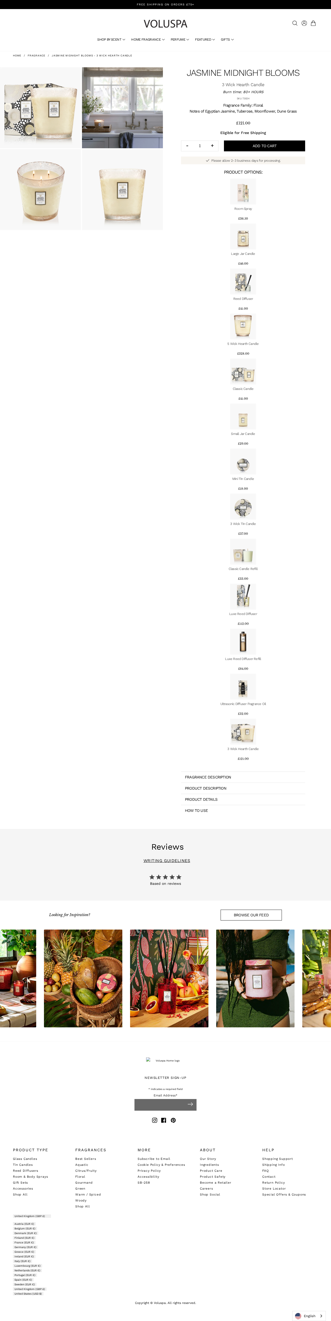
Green (80, 1188)
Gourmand (84, 1182)
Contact (269, 1176)
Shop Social (210, 1194)
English (309, 1316)
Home (17, 55)
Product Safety (212, 1176)
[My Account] (304, 23)
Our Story (208, 1159)
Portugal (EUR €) (24, 1275)
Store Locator (274, 1188)
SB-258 (144, 1182)
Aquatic (81, 1165)
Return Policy (273, 1182)
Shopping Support (277, 1159)
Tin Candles (23, 1165)
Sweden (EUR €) (24, 1284)
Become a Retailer (215, 1182)
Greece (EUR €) (24, 1251)
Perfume (178, 39)
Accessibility (148, 1176)
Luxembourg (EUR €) (27, 1265)
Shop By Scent (109, 39)
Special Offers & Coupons (284, 1194)
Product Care (211, 1170)
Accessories (23, 1188)
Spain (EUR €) (23, 1279)
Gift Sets (20, 1182)
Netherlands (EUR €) (27, 1270)
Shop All (20, 1194)
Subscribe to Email (154, 1159)
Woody (81, 1200)
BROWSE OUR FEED (251, 915)
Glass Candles (25, 1159)
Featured (203, 39)
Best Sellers (85, 1159)
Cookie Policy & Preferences (161, 1165)
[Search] (294, 23)
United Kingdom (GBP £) (30, 1216)
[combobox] (309, 1316)
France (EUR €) (24, 1242)
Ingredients (209, 1165)
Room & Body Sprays (30, 1176)
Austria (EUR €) (24, 1223)
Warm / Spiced (88, 1194)
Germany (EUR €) (25, 1247)
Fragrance (36, 55)
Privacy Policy (149, 1170)
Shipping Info (273, 1165)
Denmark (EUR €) (25, 1233)
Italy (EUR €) (22, 1261)
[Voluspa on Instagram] (154, 1121)
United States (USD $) (28, 1293)
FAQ (265, 1170)
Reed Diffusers (25, 1170)
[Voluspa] (165, 24)
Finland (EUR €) (24, 1237)
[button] (314, 23)
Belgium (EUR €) (24, 1228)
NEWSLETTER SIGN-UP (165, 1078)
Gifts (225, 39)
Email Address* (165, 1095)
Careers (206, 1188)
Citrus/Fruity (85, 1170)
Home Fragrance (146, 39)
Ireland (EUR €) (24, 1256)
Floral (80, 1176)
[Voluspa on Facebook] (163, 1121)
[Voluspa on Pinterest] (173, 1121)
